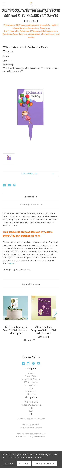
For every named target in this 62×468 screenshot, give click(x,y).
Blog (31, 388)
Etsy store (44, 28)
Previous (4, 313)
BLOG (31, 411)
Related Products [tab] (31, 284)
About (31, 373)
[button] (31, 443)
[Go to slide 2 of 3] (29, 340)
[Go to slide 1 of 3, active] (25, 340)
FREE (31, 408)
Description (31, 196)
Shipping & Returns (31, 379)
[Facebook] (4, 185)
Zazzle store (52, 9)
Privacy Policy (31, 376)
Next (55, 313)
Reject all (24, 463)
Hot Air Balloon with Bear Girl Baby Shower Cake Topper (15, 330)
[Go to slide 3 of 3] (34, 340)
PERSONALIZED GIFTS (31, 405)
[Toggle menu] (4, 4)
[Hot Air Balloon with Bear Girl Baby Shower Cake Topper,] (15, 307)
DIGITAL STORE (31, 402)
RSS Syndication (31, 382)
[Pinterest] (14, 185)
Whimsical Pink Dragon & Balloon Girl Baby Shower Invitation (43, 332)
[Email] (9, 185)
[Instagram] (28, 363)
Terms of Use (31, 385)
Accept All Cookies (45, 463)
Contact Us (31, 391)
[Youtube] (38, 363)
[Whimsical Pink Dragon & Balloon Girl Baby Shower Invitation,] (43, 307)
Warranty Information (31, 204)
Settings (8, 463)
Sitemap (31, 394)
